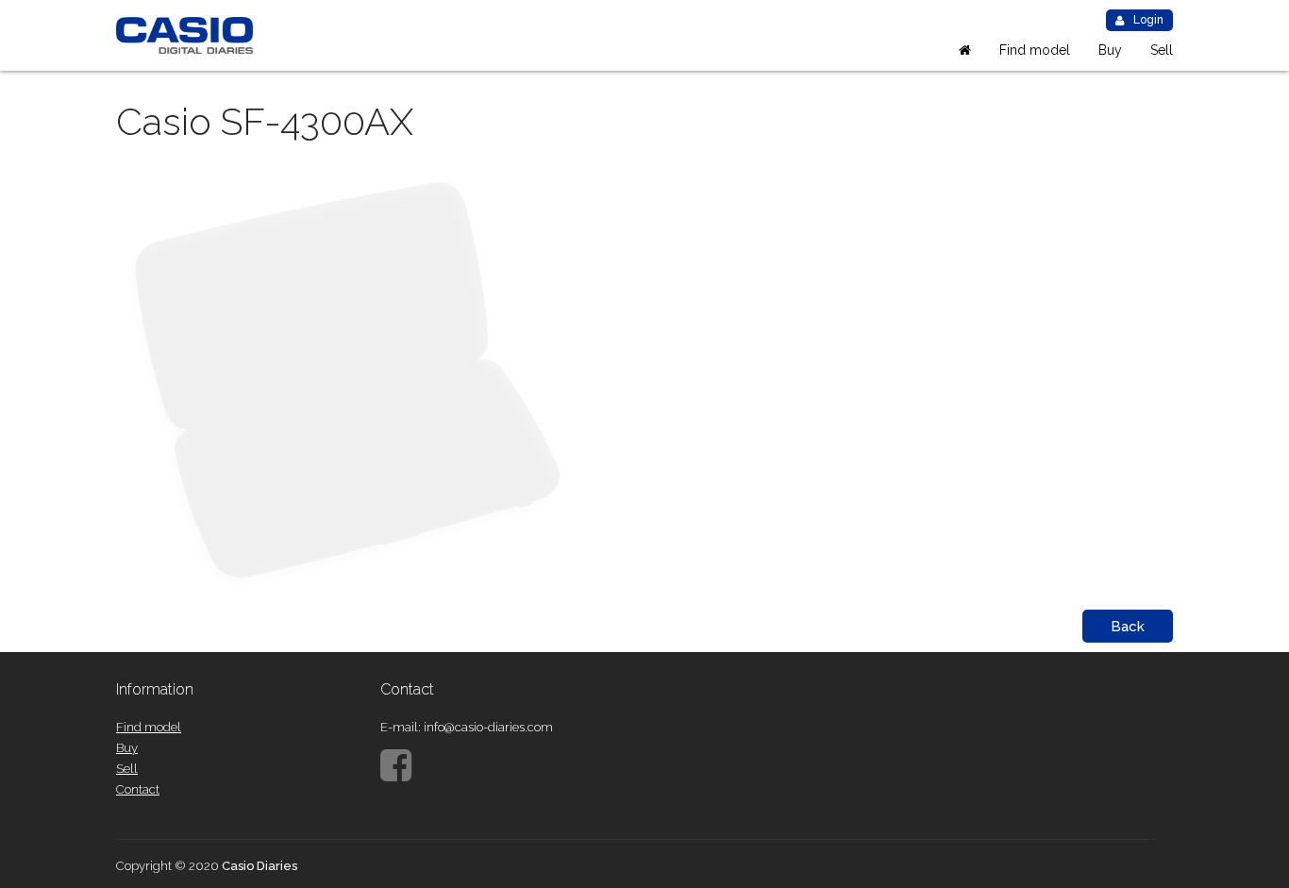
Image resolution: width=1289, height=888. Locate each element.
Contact (137, 789)
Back (1128, 626)
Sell (1161, 50)
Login (1148, 19)
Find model (1034, 50)
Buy (1110, 50)
